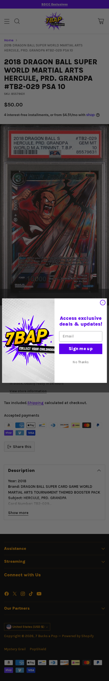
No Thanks (81, 362)
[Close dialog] (102, 302)
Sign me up (81, 348)
